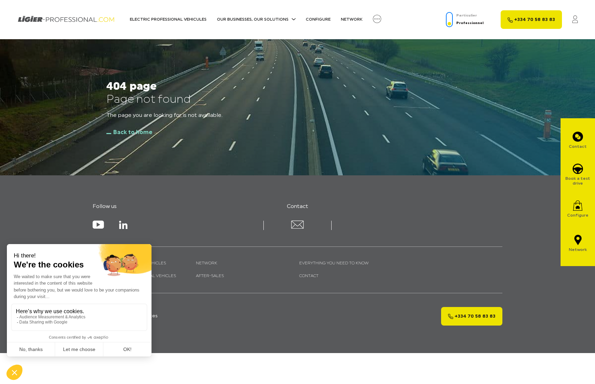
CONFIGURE (318, 20)
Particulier (466, 16)
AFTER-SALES (210, 276)
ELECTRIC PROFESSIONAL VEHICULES (168, 20)
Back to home (133, 132)
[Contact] (297, 227)
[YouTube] (98, 226)
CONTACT (309, 276)
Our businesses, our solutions (253, 20)
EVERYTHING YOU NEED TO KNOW (334, 263)
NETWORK (206, 263)
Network (352, 20)
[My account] (575, 19)
